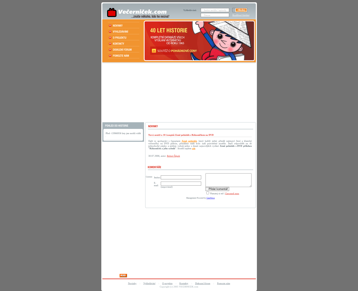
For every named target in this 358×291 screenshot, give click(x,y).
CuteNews (211, 198)
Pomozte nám (223, 283)
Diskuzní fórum (202, 283)
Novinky (132, 283)
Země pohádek (189, 141)
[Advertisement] (178, 93)
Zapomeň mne (232, 193)
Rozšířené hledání (240, 15)
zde (193, 148)
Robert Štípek (173, 156)
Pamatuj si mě (217, 193)
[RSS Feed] (123, 276)
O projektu (167, 283)
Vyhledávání (149, 283)
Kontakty (183, 283)
